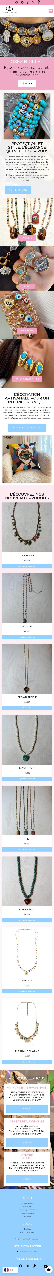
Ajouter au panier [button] (27, 566)
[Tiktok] (27, 2)
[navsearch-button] (33, 3)
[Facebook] (20, 1266)
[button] (51, 11)
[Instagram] (27, 1266)
